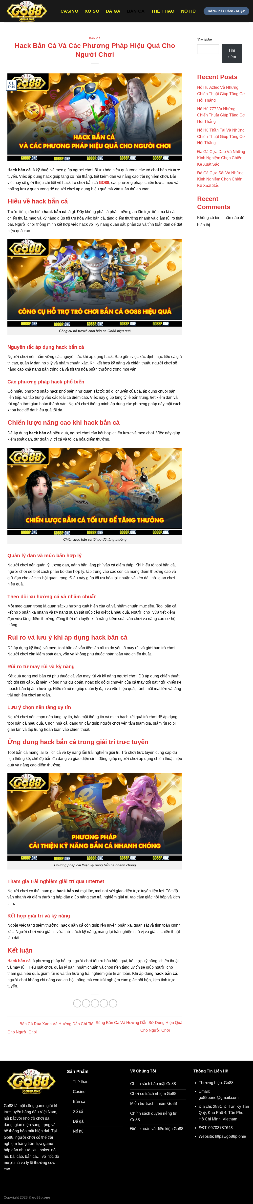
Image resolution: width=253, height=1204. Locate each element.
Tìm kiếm (204, 40)
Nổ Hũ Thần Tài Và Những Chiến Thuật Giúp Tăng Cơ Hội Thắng (221, 136)
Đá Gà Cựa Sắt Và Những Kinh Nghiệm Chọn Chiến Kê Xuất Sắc (220, 179)
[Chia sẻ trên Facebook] (77, 1003)
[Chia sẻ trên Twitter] (86, 1003)
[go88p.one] (28, 11)
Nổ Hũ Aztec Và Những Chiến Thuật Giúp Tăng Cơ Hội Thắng (221, 93)
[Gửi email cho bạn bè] (95, 1003)
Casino (69, 11)
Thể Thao (163, 11)
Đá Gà (113, 11)
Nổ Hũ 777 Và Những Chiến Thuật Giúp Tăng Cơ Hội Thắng (221, 115)
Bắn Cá (136, 11)
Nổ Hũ (188, 11)
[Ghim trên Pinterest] (104, 1003)
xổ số (92, 11)
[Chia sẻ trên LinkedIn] (113, 1003)
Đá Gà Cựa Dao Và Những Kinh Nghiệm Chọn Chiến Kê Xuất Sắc (221, 158)
